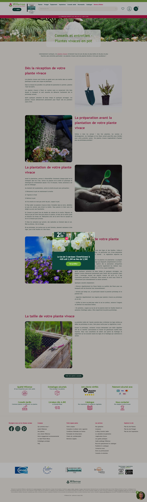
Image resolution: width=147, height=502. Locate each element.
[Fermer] (92, 235)
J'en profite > (73, 264)
